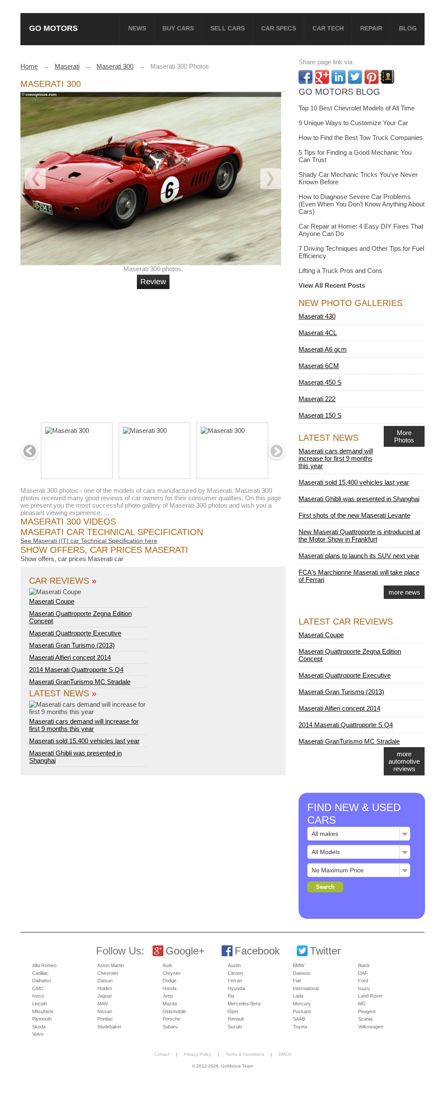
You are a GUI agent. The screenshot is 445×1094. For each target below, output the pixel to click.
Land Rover (370, 995)
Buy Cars (178, 28)
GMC (37, 988)
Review (153, 281)
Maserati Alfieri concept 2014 (70, 657)
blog (408, 28)
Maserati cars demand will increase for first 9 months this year (84, 725)
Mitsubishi (42, 1011)
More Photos (404, 436)
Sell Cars (227, 28)
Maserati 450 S (320, 382)
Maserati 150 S (320, 415)
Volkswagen (370, 1026)
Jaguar (104, 995)
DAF (363, 973)
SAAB (299, 1018)
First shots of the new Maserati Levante (354, 515)
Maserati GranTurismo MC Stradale (79, 681)
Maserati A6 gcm (323, 349)
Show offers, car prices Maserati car (71, 558)
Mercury (302, 1003)
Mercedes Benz (244, 1003)
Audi (167, 965)
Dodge (169, 980)
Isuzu (364, 988)
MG (362, 1003)
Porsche (171, 1018)
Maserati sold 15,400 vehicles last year (84, 741)
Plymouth (42, 1018)
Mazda (170, 1003)
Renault (236, 1018)
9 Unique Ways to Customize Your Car (353, 122)
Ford (363, 980)
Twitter (325, 951)
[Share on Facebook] (305, 77)
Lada (298, 995)
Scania (365, 1018)
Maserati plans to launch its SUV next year (359, 555)
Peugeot (366, 1011)
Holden (104, 988)
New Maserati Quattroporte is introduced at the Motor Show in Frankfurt (359, 535)
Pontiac (105, 1018)
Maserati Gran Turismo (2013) (72, 645)
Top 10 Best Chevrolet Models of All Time (357, 108)
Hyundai (236, 988)
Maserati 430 (317, 316)
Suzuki (235, 1026)
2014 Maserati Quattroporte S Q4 (76, 669)
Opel (233, 1011)
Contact (161, 1054)
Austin (234, 965)
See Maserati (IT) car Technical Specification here (88, 540)
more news (404, 592)
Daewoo (301, 973)
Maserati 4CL (318, 332)
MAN (102, 1003)
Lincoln (39, 1003)
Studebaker (109, 1026)
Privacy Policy (197, 1054)
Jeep (168, 995)
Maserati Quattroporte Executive (75, 633)
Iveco (38, 995)
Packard (302, 1011)
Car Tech (328, 28)
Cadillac (40, 973)
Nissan (104, 1011)
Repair (371, 28)
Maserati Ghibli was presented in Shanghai (359, 498)
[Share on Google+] (322, 77)
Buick (364, 965)
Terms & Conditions (245, 1054)
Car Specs (278, 28)
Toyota (300, 1026)
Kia (231, 995)
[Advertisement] (154, 352)
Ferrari (235, 980)
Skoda (39, 1026)
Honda (169, 988)
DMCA (285, 1054)
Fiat (297, 980)
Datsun (105, 980)
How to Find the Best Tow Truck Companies (361, 137)
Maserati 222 (317, 398)
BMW (298, 965)
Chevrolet (107, 973)
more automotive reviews (404, 761)
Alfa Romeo (44, 965)
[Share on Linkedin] (338, 77)
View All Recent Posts (332, 285)
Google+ (185, 951)
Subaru (170, 1026)
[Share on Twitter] (355, 77)
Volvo (37, 1034)
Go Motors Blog (339, 91)
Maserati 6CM (319, 365)
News (137, 28)
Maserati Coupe (51, 601)
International (306, 988)
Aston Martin (110, 965)
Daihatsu (41, 980)
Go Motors (53, 28)
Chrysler (172, 973)
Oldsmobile (174, 1011)
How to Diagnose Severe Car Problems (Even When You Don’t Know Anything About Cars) (362, 204)
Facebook (257, 951)
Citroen (235, 973)
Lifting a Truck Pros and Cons (340, 270)
